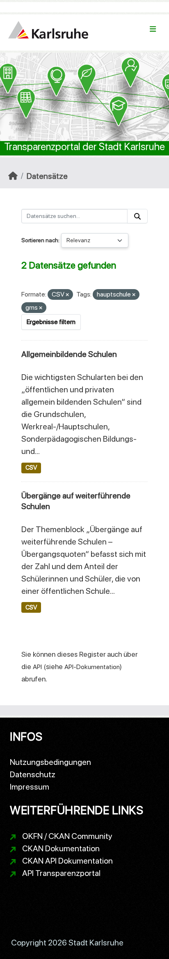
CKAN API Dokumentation (67, 861)
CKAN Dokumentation (61, 848)
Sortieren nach (39, 240)
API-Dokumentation (92, 667)
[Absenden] (137, 216)
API (37, 667)
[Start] (13, 176)
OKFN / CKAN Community (67, 836)
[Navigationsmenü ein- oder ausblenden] (153, 29)
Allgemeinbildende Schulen (69, 354)
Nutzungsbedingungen (50, 762)
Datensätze (47, 176)
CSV (31, 467)
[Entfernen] (67, 295)
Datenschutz (32, 774)
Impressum (29, 787)
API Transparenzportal (61, 873)
